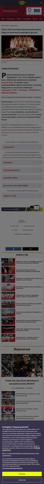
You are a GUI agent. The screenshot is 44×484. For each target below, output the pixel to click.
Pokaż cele (22, 480)
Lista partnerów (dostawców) (12, 468)
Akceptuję (22, 474)
